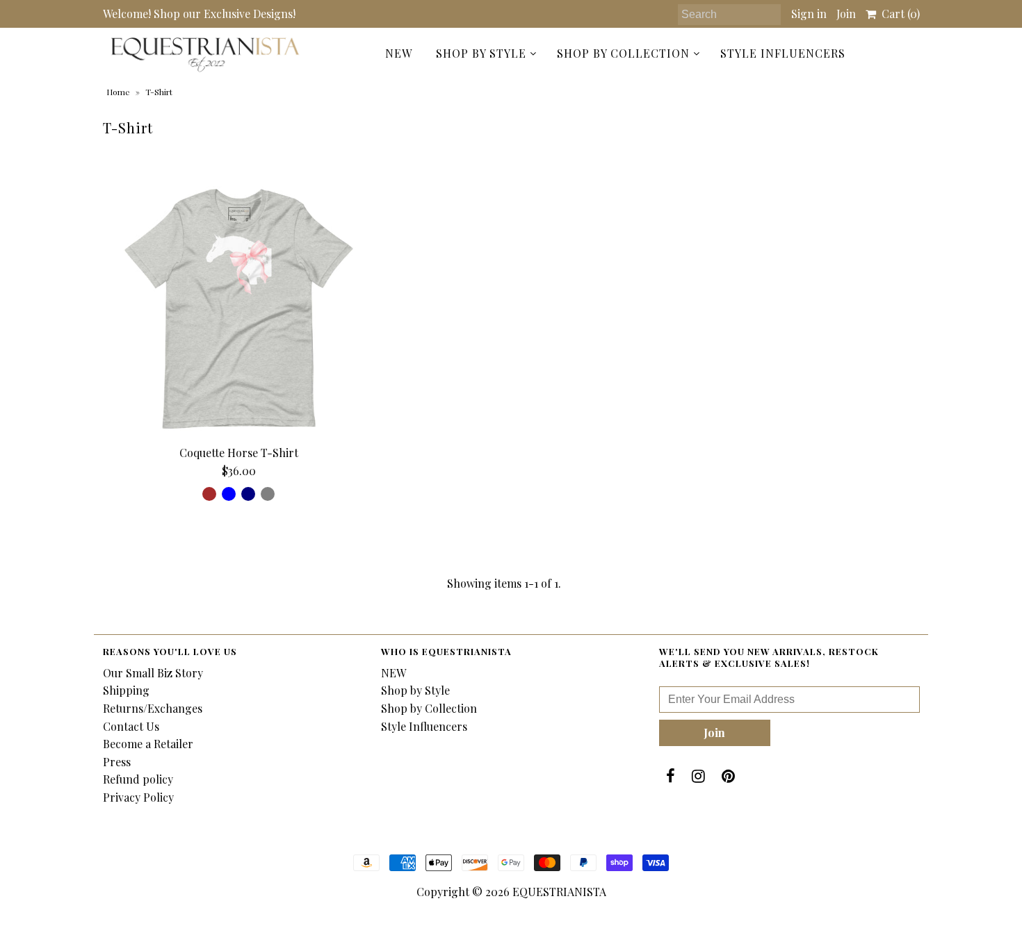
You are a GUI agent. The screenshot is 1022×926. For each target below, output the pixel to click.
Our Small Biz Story (153, 672)
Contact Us (131, 726)
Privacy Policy (138, 797)
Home (118, 91)
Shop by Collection (623, 53)
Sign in (809, 13)
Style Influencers (782, 53)
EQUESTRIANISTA (559, 891)
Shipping (126, 690)
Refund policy (138, 779)
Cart (898, 13)
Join (846, 13)
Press (117, 761)
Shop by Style (481, 53)
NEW (398, 53)
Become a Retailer (148, 743)
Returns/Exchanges (152, 708)
